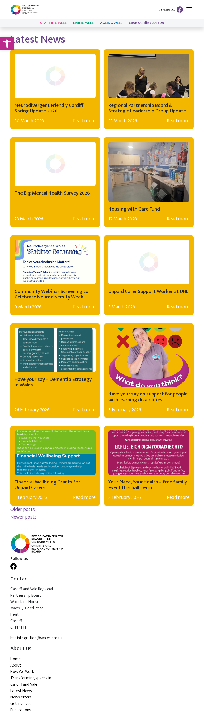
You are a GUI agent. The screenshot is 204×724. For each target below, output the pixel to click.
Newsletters (21, 697)
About (15, 665)
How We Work (22, 671)
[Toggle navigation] (189, 10)
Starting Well (53, 23)
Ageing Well (111, 23)
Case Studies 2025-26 (146, 23)
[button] (7, 43)
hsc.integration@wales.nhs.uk (36, 638)
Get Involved (21, 703)
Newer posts (23, 517)
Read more (84, 121)
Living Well (83, 23)
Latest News (21, 690)
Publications (20, 710)
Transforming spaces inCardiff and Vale (30, 681)
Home (15, 659)
